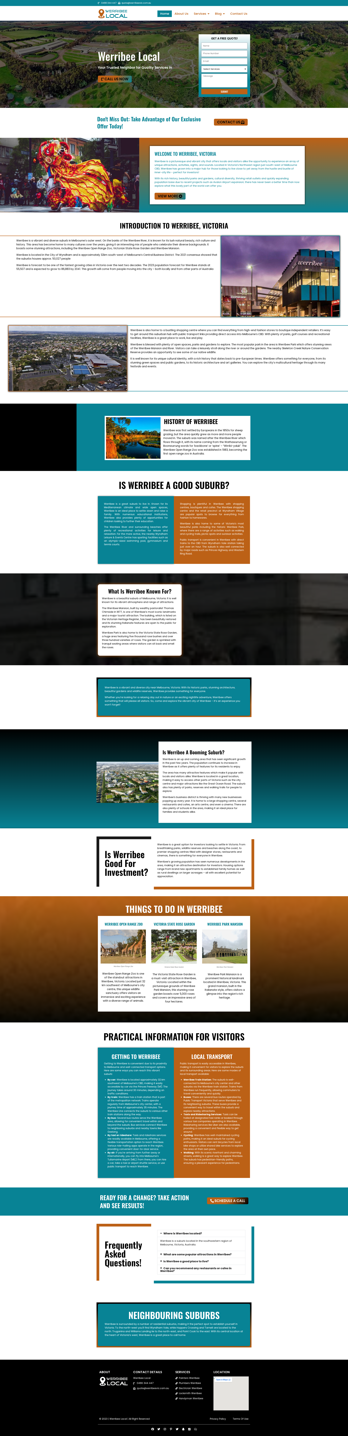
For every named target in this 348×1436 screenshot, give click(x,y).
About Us (181, 14)
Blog (218, 14)
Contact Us (238, 14)
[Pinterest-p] (171, 1429)
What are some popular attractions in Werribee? (197, 1254)
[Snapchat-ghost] (183, 1429)
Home (164, 14)
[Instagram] (165, 1429)
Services (200, 14)
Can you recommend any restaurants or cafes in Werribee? (196, 1269)
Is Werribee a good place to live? (186, 1261)
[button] (201, 1233)
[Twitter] (158, 1429)
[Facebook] (152, 1429)
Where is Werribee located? (182, 1233)
